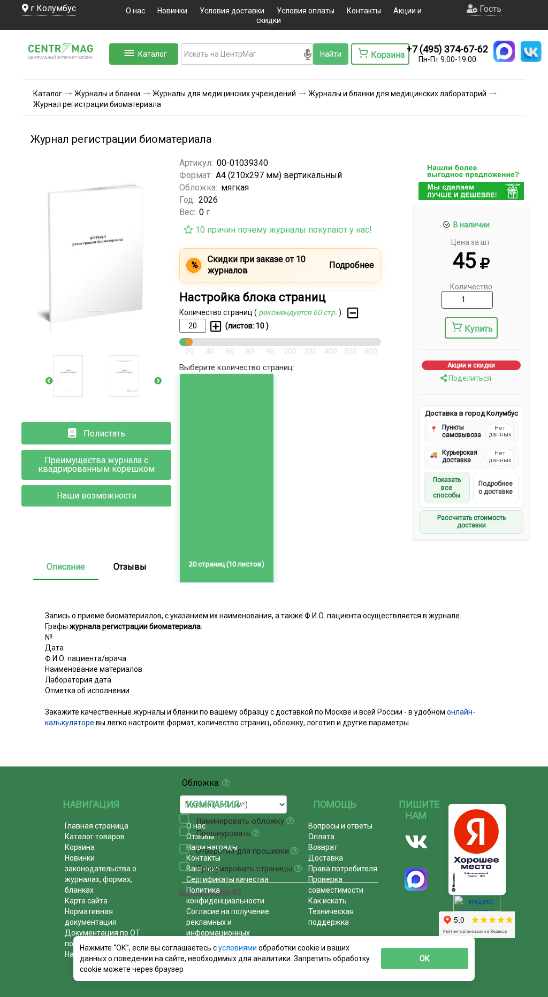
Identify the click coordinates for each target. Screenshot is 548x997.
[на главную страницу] (64, 68)
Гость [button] (489, 9)
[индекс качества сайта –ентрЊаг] (476, 906)
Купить (479, 329)
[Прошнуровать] (184, 831)
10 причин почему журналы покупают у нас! (282, 230)
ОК (425, 958)
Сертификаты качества (227, 879)
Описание (66, 567)
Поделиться (469, 378)
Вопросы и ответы (340, 826)
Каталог (152, 54)
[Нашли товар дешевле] (471, 195)
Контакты (364, 10)
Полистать (103, 433)
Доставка (325, 858)
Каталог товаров (95, 836)
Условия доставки (232, 10)
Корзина (80, 847)
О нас (135, 10)
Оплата (321, 836)
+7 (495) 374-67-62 (447, 49)
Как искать (327, 900)
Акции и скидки (471, 365)
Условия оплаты (305, 10)
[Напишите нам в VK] (531, 51)
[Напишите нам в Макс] (504, 51)
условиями (238, 948)
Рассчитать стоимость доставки (471, 521)
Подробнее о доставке (495, 487)
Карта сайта (86, 900)
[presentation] (49, 381)
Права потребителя (342, 868)
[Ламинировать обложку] (184, 819)
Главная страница (96, 826)
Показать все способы (447, 487)
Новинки (172, 10)
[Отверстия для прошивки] (184, 849)
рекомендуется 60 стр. (298, 312)
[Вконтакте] (416, 842)
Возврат (323, 847)
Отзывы (130, 567)
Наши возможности (96, 495)
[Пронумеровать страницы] (184, 866)
